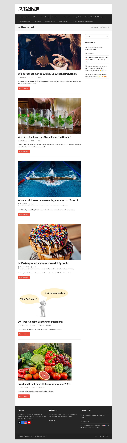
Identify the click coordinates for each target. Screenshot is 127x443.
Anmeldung (91, 53)
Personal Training (62, 206)
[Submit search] (107, 36)
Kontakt (102, 436)
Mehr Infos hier (23, 88)
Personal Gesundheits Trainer (50, 206)
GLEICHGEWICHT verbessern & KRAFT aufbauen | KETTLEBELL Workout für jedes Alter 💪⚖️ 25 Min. (96, 68)
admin (32, 77)
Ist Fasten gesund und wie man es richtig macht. (43, 263)
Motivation (45, 269)
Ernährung (23, 206)
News (107, 436)
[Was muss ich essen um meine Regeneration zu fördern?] (49, 178)
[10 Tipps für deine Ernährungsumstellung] (43, 302)
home (39, 77)
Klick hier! (52, 420)
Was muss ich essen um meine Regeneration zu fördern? (48, 200)
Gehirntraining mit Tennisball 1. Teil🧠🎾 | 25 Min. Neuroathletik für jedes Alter (96, 60)
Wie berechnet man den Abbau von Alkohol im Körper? (47, 73)
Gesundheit (35, 206)
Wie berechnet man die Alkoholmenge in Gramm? (44, 137)
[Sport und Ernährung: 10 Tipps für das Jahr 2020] (44, 361)
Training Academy (28, 436)
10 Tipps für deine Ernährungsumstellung (40, 321)
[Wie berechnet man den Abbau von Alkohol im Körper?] (49, 52)
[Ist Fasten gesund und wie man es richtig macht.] (49, 241)
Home (96, 436)
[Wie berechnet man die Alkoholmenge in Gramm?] (49, 115)
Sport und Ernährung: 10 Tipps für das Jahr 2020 (44, 383)
